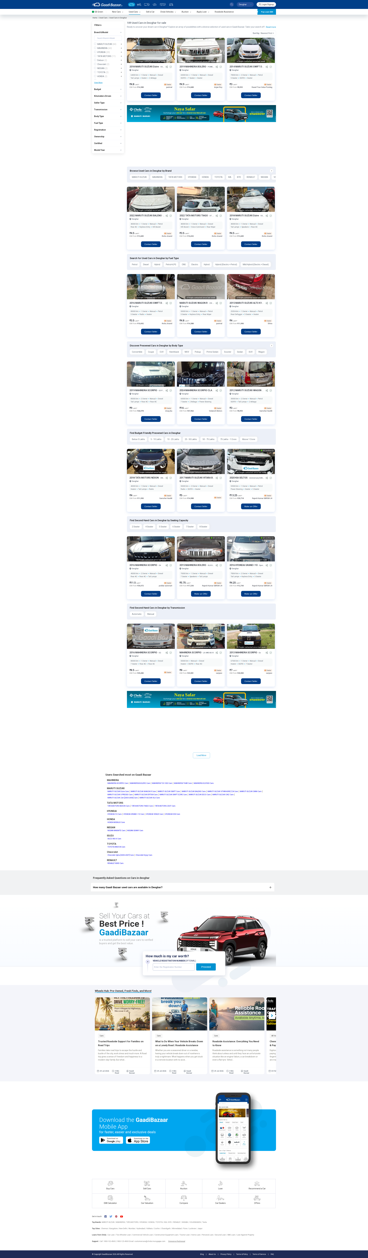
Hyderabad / (142, 1229)
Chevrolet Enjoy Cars (144, 855)
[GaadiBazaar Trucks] (147, 4)
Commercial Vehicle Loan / (143, 1235)
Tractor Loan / (185, 1235)
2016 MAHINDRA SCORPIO (144, 565)
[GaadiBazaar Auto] (171, 4)
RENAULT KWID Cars (115, 863)
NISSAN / (185, 1222)
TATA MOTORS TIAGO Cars (142, 806)
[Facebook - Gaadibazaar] (107, 1216)
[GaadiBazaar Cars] (131, 4)
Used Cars (103, 18)
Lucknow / (193, 1229)
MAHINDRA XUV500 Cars (204, 783)
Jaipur (200, 1229)
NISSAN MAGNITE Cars (116, 831)
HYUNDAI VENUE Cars (154, 814)
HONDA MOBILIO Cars (116, 822)
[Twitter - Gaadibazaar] (112, 1216)
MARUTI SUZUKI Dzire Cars (118, 791)
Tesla (204, 1222)
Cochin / (157, 1229)
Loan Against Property (245, 1235)
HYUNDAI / (144, 1222)
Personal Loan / (208, 1235)
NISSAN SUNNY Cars (135, 831)
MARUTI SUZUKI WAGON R (194, 303)
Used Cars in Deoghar (118, 18)
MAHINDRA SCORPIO (191, 652)
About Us (212, 1254)
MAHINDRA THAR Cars (183, 783)
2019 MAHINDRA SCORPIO (144, 390)
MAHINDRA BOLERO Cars (140, 783)
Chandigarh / (166, 1229)
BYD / (170, 1222)
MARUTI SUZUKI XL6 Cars (150, 798)
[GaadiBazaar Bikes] (139, 4)
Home (95, 18)
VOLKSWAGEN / (195, 1222)
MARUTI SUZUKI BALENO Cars (194, 791)
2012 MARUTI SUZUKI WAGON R (247, 390)
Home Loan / (196, 1235)
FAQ (272, 1254)
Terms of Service (259, 1254)
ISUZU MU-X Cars (114, 839)
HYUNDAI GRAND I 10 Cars (133, 814)
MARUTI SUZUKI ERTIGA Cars (146, 795)
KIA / (166, 1222)
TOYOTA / (160, 1222)
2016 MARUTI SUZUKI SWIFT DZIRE (148, 303)
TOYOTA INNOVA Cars (116, 847)
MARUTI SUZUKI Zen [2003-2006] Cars (123, 798)
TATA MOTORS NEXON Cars (119, 806)
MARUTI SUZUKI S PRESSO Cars (120, 795)
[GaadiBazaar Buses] (163, 4)
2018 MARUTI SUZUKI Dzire (144, 66)
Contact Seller (150, 95)
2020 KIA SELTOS (239, 477)
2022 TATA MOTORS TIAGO (194, 215)
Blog (202, 1254)
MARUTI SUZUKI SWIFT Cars (169, 791)
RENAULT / (177, 1222)
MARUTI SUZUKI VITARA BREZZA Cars (223, 791)
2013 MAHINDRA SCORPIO (244, 652)
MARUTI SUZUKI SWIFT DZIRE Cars (173, 795)
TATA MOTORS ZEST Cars (165, 806)
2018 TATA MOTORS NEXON (144, 477)
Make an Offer (250, 506)
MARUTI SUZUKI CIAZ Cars (223, 795)
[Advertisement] (201, 144)
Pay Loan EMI (267, 12)
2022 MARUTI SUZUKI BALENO (146, 215)
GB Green (99, 12)
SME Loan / (232, 1235)
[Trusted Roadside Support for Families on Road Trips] (122, 1013)
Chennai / (105, 1229)
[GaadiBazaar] (107, 4)
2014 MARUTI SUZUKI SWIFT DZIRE (249, 66)
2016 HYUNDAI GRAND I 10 (244, 565)
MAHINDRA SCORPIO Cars (118, 783)
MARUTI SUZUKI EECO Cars (200, 795)
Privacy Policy (226, 1254)
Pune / (186, 1229)
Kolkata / (150, 1229)
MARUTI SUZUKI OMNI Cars (250, 791)
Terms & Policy (242, 1254)
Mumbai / (133, 1229)
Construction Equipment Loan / (167, 1235)
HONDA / (152, 1222)
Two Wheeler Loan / (124, 1235)
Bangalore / (114, 1229)
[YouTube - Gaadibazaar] (123, 1216)
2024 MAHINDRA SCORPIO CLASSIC (199, 390)
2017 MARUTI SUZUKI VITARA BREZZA (200, 477)
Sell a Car (150, 12)
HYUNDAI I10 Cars (115, 814)
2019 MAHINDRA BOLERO (193, 66)
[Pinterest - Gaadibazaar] (117, 1216)
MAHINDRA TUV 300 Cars (162, 783)
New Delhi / (124, 1229)
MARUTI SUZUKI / (109, 1222)
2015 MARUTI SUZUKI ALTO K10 (247, 303)
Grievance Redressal (176, 1241)
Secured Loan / (221, 1235)
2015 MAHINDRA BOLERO (193, 565)
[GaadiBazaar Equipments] (154, 4)
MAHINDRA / (121, 1222)
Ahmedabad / (177, 1229)
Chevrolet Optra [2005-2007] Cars (121, 855)
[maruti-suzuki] (201, 113)
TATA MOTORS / (133, 1222)
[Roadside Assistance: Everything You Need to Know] (236, 1013)
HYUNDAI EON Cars (172, 814)
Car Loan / (112, 1235)
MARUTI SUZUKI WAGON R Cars (143, 791)
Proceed (206, 966)
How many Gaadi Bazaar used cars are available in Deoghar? (127, 887)
